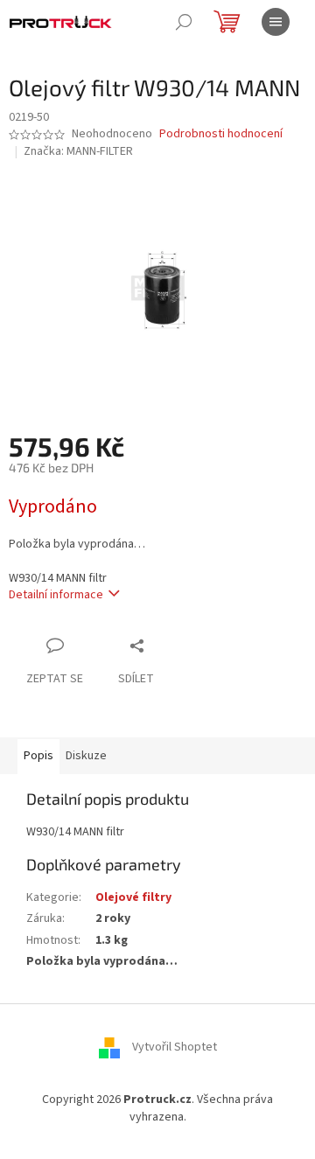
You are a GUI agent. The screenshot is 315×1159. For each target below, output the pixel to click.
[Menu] (275, 21)
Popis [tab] (38, 756)
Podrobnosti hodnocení (221, 134)
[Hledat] (183, 21)
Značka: (78, 151)
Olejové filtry (133, 897)
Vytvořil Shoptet (174, 1048)
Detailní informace (56, 595)
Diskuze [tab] (86, 756)
